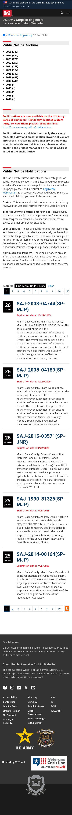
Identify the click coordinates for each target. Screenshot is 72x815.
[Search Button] (60, 13)
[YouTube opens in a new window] (33, 687)
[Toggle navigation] (66, 13)
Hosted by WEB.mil (13, 762)
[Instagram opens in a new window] (12, 687)
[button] (16, 6)
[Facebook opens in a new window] (5, 687)
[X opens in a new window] (26, 687)
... (63, 290)
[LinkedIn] (19, 687)
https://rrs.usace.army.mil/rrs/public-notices (27, 127)
